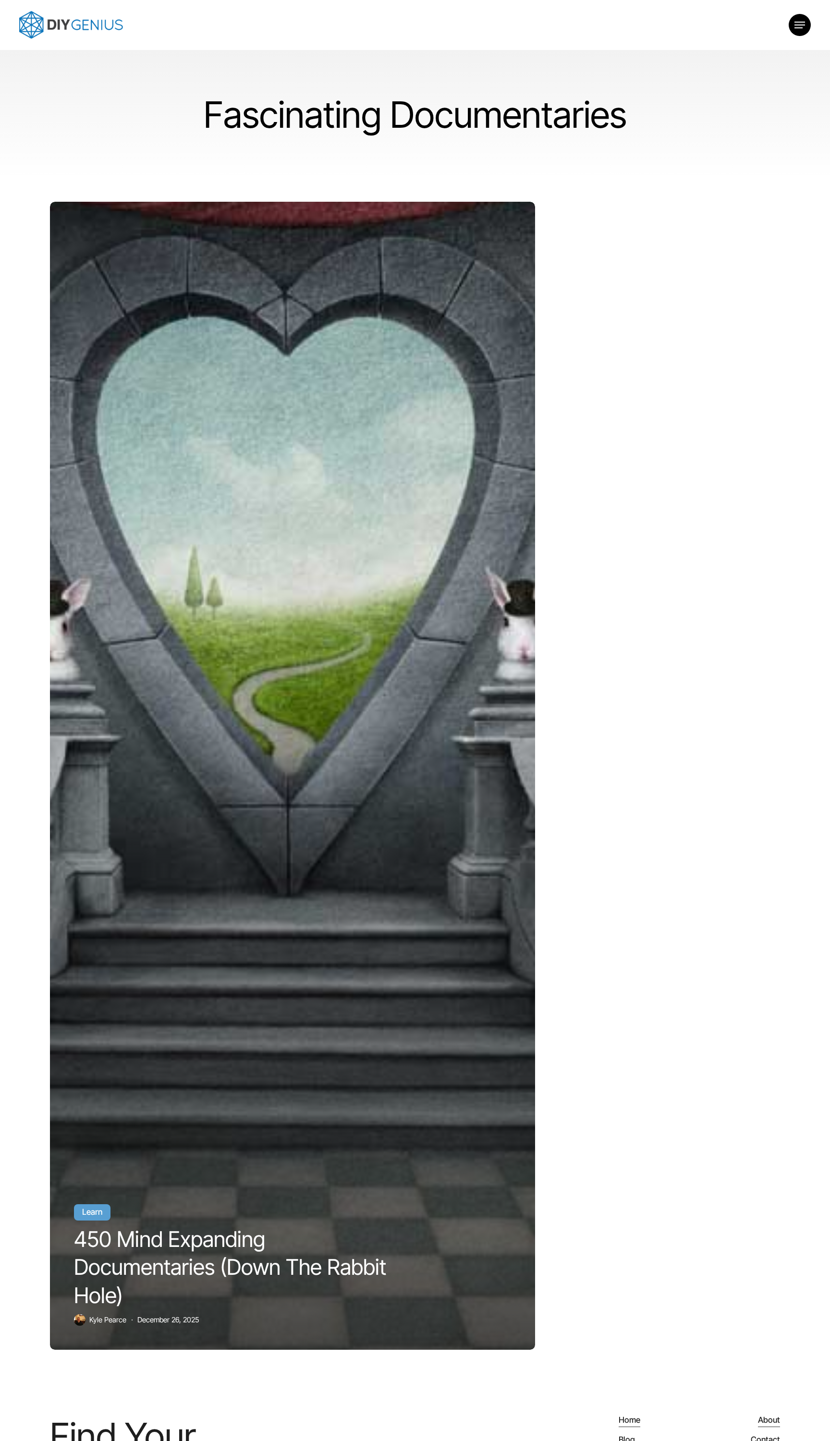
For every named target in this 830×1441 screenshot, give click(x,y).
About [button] (769, 1420)
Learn (92, 1212)
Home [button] (629, 1420)
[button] (800, 25)
